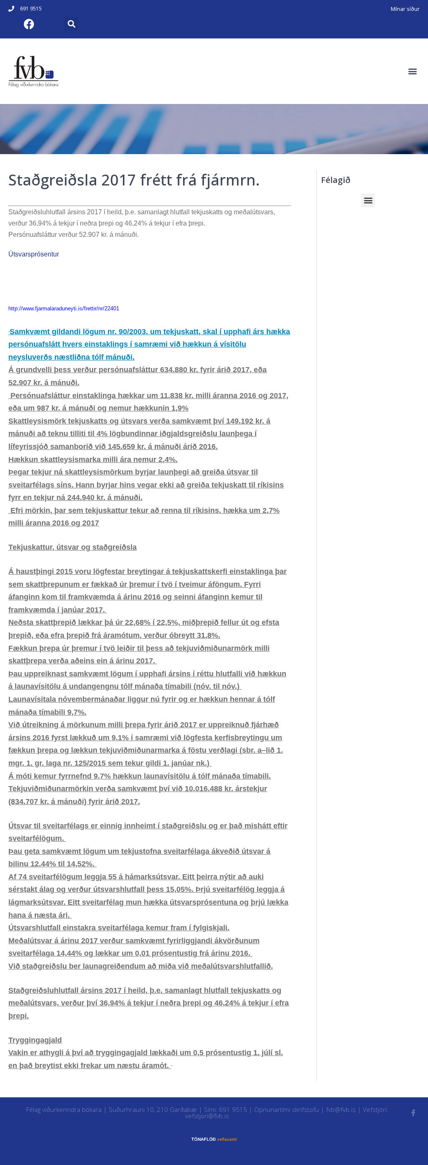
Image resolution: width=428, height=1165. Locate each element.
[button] (71, 24)
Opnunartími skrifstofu (286, 1109)
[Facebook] (28, 23)
